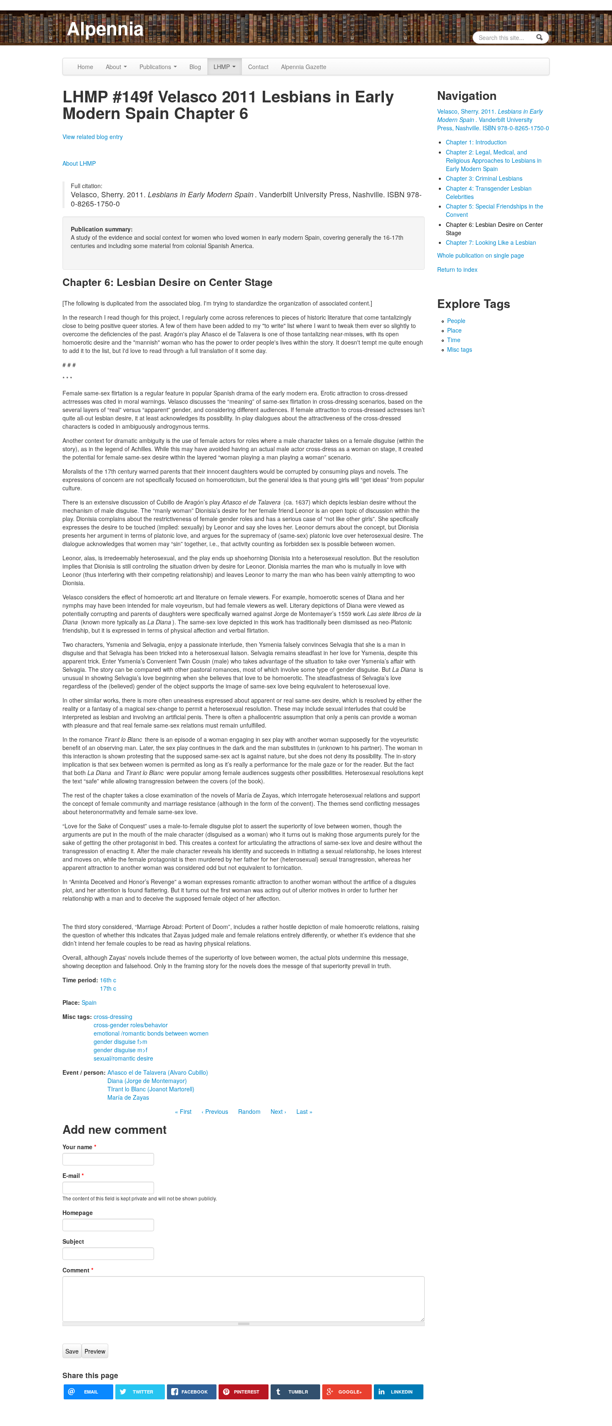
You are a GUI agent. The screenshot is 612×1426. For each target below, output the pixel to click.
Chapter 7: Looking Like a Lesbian (491, 242)
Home (85, 66)
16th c (108, 980)
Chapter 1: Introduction (476, 142)
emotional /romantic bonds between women (151, 1033)
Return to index (457, 269)
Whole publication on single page (480, 255)
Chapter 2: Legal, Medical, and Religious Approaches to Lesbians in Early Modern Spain (494, 160)
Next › (278, 1111)
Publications (156, 66)
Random (249, 1111)
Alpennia (105, 28)
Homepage (77, 1212)
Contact (258, 66)
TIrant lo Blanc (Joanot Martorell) (150, 1089)
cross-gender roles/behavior (131, 1025)
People (456, 320)
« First (183, 1111)
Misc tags (459, 349)
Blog (195, 66)
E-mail (73, 1175)
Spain (89, 1002)
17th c (108, 988)
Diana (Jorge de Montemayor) (147, 1080)
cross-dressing (113, 1016)
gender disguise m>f (120, 1050)
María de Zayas (128, 1097)
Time (453, 339)
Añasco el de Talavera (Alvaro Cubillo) (157, 1072)
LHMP (222, 66)
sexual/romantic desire (123, 1058)
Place (454, 330)
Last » (304, 1111)
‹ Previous (215, 1111)
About (114, 66)
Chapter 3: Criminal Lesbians (484, 178)
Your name (79, 1147)
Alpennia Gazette (303, 66)
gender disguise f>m (120, 1041)
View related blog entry (92, 136)
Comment (77, 1270)
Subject (73, 1241)
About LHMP (79, 163)
